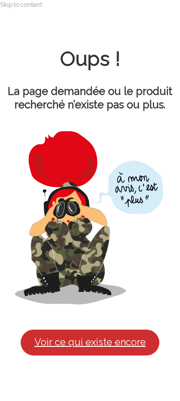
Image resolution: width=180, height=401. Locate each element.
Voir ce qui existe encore (90, 342)
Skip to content (21, 4)
